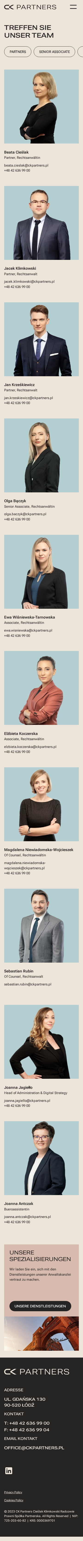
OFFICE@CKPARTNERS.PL (34, 1447)
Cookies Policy (13, 1500)
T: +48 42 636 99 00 (27, 1423)
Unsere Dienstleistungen (40, 1306)
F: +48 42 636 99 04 (26, 1429)
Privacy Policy (13, 1492)
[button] (73, 6)
